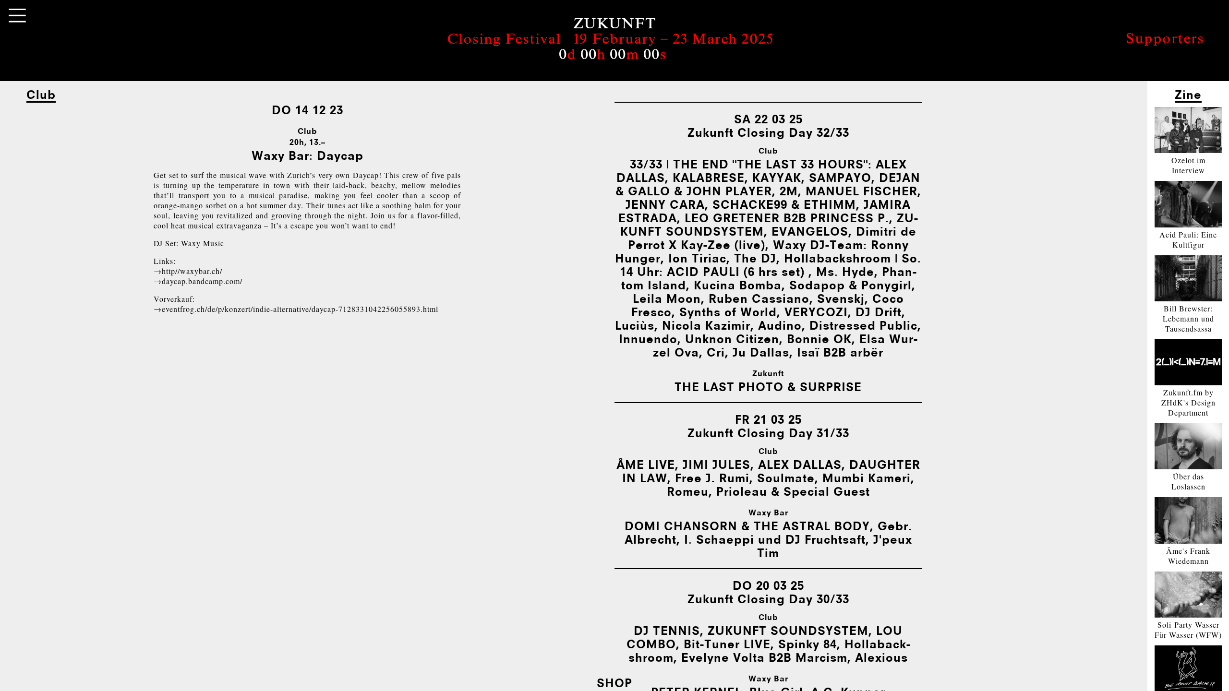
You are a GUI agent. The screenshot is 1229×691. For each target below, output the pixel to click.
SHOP (614, 683)
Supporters (1165, 40)
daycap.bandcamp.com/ (202, 281)
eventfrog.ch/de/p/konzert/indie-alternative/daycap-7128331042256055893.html (300, 309)
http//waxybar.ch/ (192, 271)
